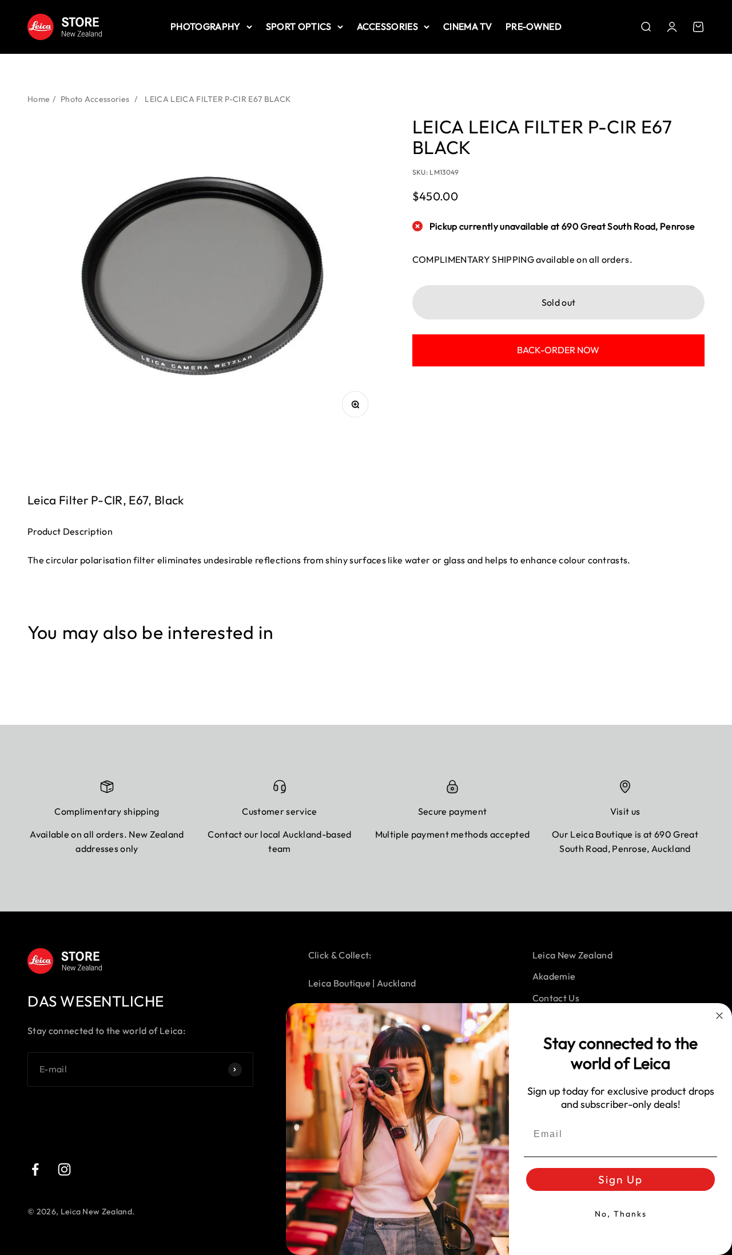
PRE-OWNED (534, 26)
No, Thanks (621, 1214)
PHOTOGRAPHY (205, 26)
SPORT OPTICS (299, 26)
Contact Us (555, 998)
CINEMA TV (467, 26)
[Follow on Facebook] (35, 1169)
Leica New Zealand (572, 955)
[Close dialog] (719, 1016)
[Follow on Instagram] (64, 1169)
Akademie (554, 976)
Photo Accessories (95, 99)
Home (38, 99)
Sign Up (620, 1179)
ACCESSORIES (388, 26)
